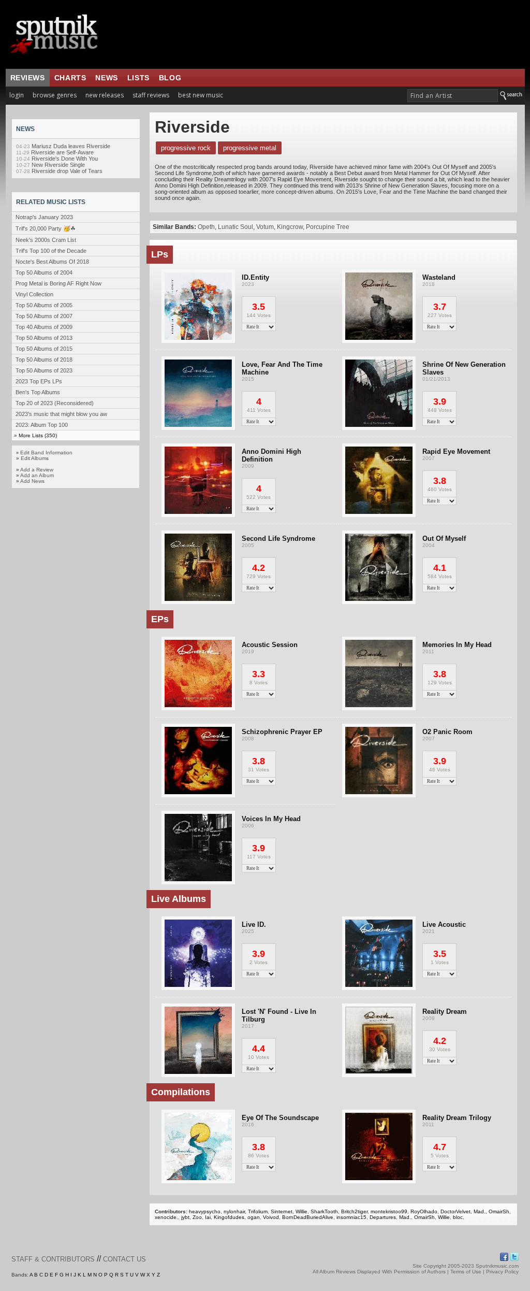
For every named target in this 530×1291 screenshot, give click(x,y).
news (106, 78)
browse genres (55, 95)
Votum (265, 227)
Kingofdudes (229, 1217)
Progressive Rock (186, 148)
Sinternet (281, 1211)
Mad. (479, 1211)
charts (70, 78)
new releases (104, 95)
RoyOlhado (423, 1211)
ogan (253, 1217)
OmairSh (499, 1211)
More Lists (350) (38, 435)
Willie (301, 1211)
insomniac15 (351, 1217)
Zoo (197, 1217)
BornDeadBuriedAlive (307, 1217)
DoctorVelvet (455, 1211)
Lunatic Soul (235, 227)
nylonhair (234, 1211)
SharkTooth (324, 1211)
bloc (458, 1217)
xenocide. (166, 1217)
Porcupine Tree (327, 227)
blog (170, 78)
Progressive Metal (249, 148)
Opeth (206, 227)
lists (138, 78)
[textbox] (452, 95)
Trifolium (258, 1211)
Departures (383, 1217)
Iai (208, 1217)
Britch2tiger (354, 1211)
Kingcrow (290, 227)
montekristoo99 (389, 1211)
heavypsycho (204, 1211)
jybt (185, 1217)
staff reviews (150, 95)
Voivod (271, 1217)
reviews (27, 78)
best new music (200, 95)
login (16, 95)
